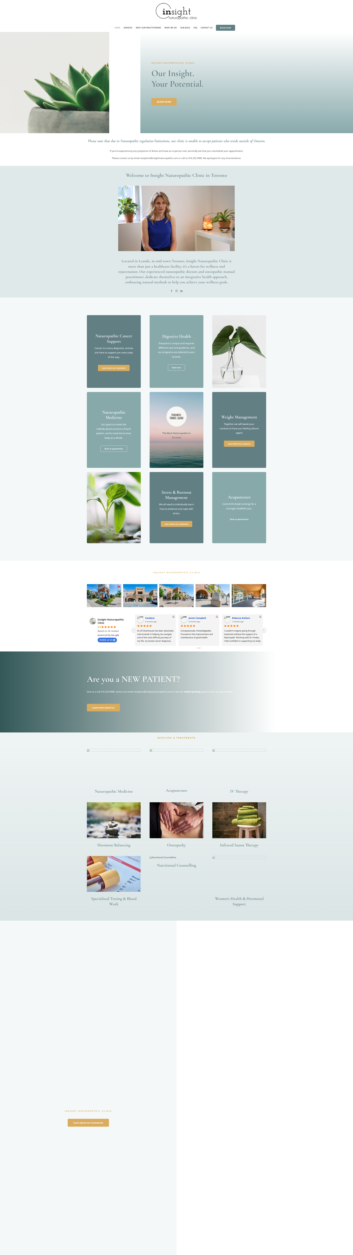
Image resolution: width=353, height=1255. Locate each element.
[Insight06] (213, 595)
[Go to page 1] (198, 648)
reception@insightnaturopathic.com (153, 691)
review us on (106, 639)
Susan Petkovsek (198, 618)
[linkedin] (181, 291)
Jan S (147, 618)
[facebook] (171, 291)
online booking (192, 691)
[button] (89, 596)
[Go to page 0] (196, 648)
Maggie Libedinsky (242, 618)
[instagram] (176, 291)
